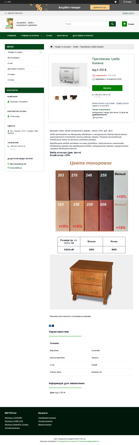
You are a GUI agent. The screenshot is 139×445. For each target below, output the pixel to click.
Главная (11, 36)
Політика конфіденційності (88, 441)
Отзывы (11, 74)
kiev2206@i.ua (16, 168)
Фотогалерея (13, 58)
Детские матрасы (12, 428)
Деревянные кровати (47, 418)
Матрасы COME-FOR (14, 421)
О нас (49, 36)
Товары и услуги (30, 36)
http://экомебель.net (18, 164)
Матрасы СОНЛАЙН (13, 418)
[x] (53, 326)
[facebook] (50, 326)
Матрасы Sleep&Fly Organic (17, 425)
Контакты (62, 36)
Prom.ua (82, 439)
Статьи (11, 80)
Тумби (75, 47)
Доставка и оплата (83, 36)
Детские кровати (45, 421)
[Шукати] (112, 23)
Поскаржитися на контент (67, 441)
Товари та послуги (62, 47)
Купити (107, 88)
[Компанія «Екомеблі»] (9, 29)
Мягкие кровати (44, 425)
